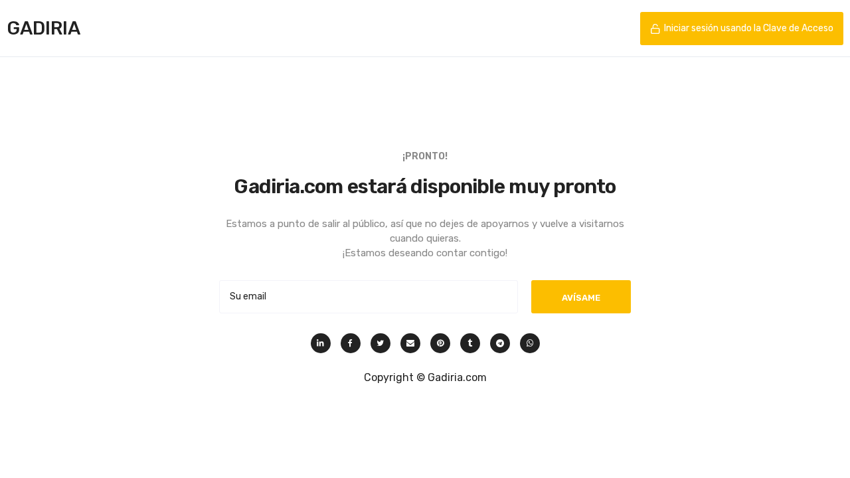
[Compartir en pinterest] (440, 343)
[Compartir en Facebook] (351, 343)
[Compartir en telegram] (500, 343)
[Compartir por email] (410, 343)
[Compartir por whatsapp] (530, 343)
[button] (741, 28)
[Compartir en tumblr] (470, 343)
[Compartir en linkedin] (321, 343)
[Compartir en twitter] (380, 343)
